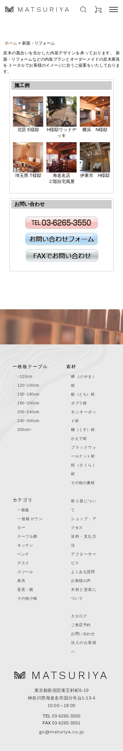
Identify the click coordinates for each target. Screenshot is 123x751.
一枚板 (23, 510)
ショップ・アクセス (83, 523)
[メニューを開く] (113, 9)
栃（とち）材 (83, 394)
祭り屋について (83, 505)
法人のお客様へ (83, 647)
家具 (21, 580)
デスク (23, 563)
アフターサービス (83, 558)
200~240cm (28, 412)
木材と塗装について (83, 594)
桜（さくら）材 (83, 469)
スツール (25, 572)
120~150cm (28, 385)
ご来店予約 (81, 625)
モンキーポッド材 (83, 416)
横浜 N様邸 (95, 129)
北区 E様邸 (28, 129)
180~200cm (28, 403)
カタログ (79, 616)
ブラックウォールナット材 (83, 451)
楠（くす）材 (83, 429)
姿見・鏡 (25, 589)
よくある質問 (83, 572)
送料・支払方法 (83, 541)
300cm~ (24, 429)
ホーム (11, 43)
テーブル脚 (27, 536)
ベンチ (23, 554)
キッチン (25, 545)
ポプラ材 (79, 403)
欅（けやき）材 (83, 381)
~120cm (24, 376)
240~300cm (28, 421)
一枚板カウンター (30, 523)
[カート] (98, 9)
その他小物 (27, 598)
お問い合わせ (83, 634)
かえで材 (79, 438)
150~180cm (28, 394)
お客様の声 (81, 580)
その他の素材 (83, 483)
